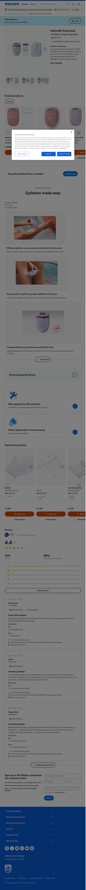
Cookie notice (62, 148)
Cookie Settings (21, 154)
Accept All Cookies (63, 154)
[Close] (70, 132)
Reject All (48, 154)
